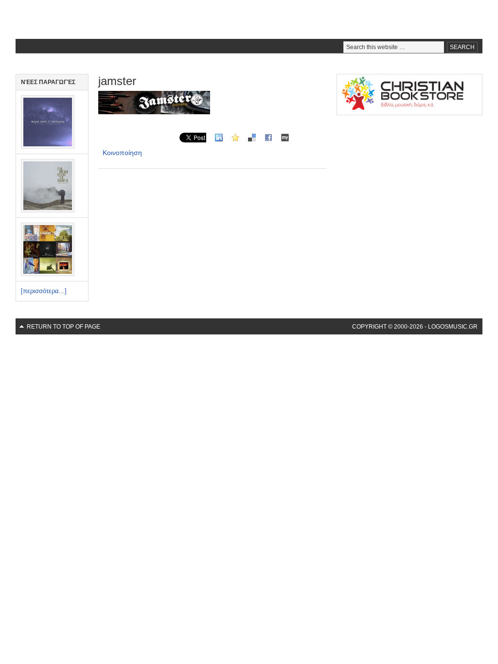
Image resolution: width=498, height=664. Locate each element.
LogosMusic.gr (249, 19)
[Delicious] (252, 137)
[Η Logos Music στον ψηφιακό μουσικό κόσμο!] (47, 274)
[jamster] (154, 112)
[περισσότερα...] (44, 291)
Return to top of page (63, 326)
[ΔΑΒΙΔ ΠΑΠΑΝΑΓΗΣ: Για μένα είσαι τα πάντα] (47, 210)
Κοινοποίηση (122, 153)
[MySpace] (285, 137)
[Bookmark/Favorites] (235, 137)
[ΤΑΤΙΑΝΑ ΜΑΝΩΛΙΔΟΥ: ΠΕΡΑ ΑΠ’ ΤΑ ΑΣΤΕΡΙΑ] (47, 146)
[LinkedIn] (219, 137)
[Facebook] (268, 137)
